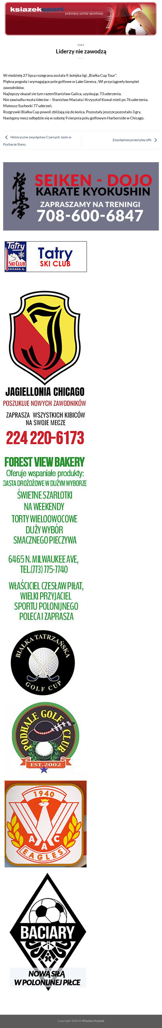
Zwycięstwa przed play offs (132, 140)
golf (81, 44)
